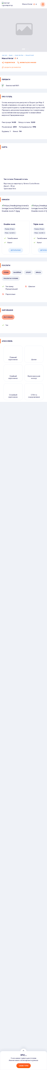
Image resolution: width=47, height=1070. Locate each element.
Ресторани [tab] (8, 317)
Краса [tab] (38, 272)
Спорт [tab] (28, 272)
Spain (11, 55)
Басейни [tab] (17, 272)
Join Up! (4, 55)
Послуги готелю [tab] (11, 278)
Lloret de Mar (19, 55)
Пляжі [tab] (6, 272)
